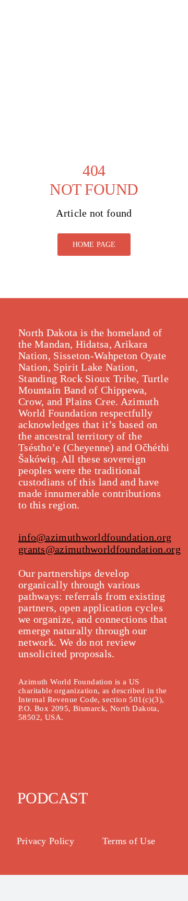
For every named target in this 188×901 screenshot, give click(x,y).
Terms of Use (129, 841)
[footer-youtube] (72, 750)
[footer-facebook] (26, 750)
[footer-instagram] (49, 750)
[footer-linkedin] (95, 750)
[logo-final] (52, 15)
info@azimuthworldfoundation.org (94, 537)
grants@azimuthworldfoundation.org (99, 549)
